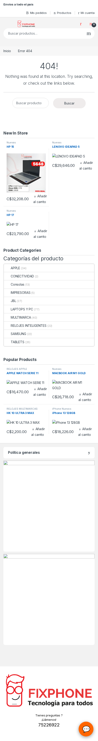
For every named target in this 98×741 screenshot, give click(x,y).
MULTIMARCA (21, 317)
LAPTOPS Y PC (22, 309)
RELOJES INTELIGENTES (28, 325)
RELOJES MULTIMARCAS (22, 408)
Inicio (7, 51)
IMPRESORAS (20, 292)
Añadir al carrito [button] (40, 199)
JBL (13, 301)
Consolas (17, 284)
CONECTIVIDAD (22, 276)
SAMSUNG (18, 334)
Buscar (89, 33)
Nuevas (11, 142)
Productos (64, 13)
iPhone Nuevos (61, 408)
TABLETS (17, 342)
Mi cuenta (88, 13)
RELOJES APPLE (17, 368)
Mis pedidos (38, 13)
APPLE (15, 268)
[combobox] (43, 33)
